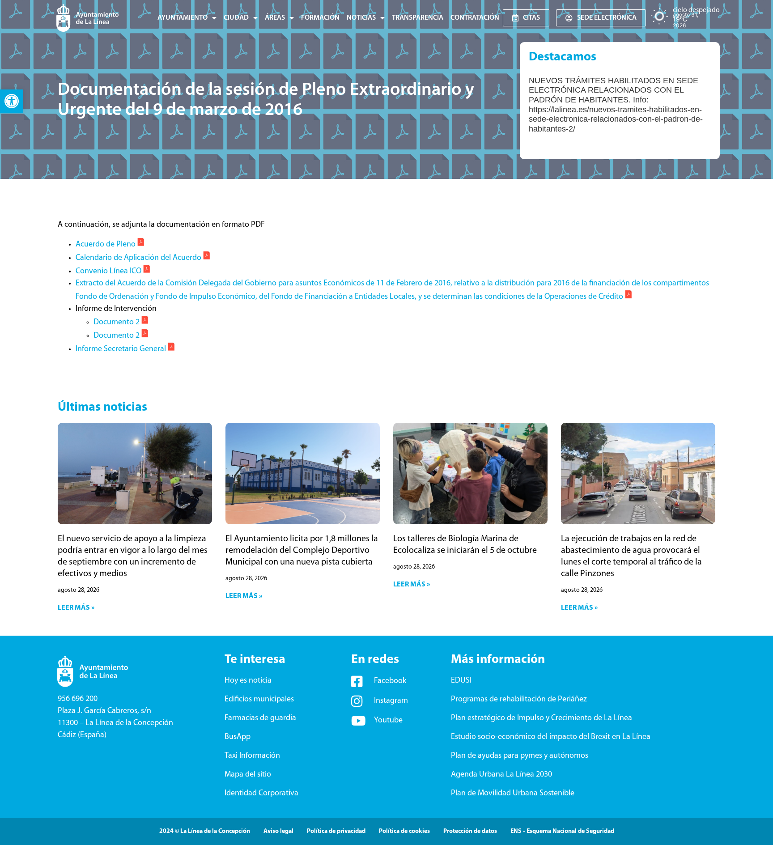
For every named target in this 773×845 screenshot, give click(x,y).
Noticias (361, 17)
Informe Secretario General (121, 349)
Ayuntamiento (182, 17)
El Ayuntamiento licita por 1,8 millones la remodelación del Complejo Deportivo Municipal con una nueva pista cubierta (301, 551)
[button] (11, 101)
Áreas (275, 17)
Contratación (474, 17)
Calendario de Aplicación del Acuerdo (138, 258)
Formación (320, 17)
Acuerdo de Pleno (106, 245)
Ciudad (236, 17)
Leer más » (76, 607)
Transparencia (417, 17)
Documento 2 (116, 322)
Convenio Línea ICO (108, 272)
